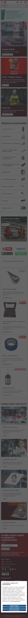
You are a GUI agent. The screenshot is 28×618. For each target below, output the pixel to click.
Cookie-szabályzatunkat (15, 601)
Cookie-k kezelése (14, 608)
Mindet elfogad (14, 605)
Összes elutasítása (14, 610)
